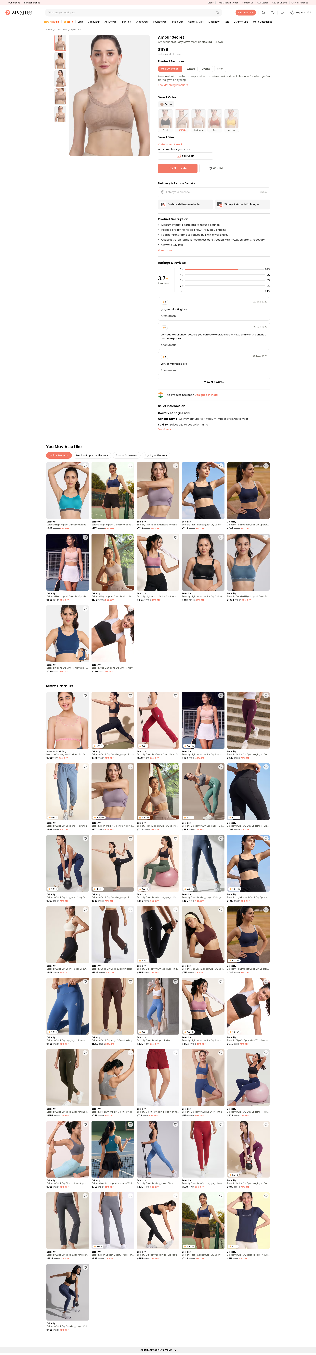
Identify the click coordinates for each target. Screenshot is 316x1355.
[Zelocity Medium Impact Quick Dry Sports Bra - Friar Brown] (203, 934)
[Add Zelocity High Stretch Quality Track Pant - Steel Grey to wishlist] (130, 1195)
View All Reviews (214, 382)
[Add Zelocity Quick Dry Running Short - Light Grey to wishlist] (266, 1338)
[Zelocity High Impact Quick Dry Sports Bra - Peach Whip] (67, 562)
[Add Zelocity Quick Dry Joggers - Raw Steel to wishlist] (85, 767)
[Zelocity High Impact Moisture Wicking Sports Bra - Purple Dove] (158, 490)
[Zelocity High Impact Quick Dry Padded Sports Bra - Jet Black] (203, 562)
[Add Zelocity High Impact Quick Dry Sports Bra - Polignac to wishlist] (175, 537)
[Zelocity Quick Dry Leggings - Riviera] (158, 1149)
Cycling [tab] (206, 68)
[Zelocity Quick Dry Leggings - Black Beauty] (158, 1220)
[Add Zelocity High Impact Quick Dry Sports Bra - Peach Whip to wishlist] (85, 537)
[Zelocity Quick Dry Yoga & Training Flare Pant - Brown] (113, 934)
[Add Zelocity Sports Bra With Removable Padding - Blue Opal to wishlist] (85, 609)
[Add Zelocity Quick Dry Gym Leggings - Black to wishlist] (130, 695)
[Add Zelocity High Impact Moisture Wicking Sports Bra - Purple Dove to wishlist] (175, 466)
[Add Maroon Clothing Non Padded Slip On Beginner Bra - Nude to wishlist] (85, 695)
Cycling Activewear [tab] (156, 455)
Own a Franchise (299, 2)
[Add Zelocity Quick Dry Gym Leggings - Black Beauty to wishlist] (266, 767)
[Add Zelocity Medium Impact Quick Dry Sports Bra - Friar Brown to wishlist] (221, 910)
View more (165, 250)
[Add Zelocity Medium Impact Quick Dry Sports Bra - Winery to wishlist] (85, 1338)
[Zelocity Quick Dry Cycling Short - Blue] (203, 1077)
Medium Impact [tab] (170, 68)
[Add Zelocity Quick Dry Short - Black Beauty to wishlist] (85, 910)
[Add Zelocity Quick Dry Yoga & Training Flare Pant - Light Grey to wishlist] (85, 1195)
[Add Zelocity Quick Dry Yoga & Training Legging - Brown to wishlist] (130, 981)
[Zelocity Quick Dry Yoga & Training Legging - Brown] (113, 1006)
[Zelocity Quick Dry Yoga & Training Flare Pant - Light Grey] (67, 1220)
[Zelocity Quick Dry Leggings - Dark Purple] (158, 1292)
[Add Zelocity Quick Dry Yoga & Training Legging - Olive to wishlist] (85, 1053)
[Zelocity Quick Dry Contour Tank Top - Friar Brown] (203, 1292)
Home (49, 30)
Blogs (210, 2)
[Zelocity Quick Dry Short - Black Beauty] (67, 934)
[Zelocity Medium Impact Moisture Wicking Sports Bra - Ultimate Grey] (113, 1077)
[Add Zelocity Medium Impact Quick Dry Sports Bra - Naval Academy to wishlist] (266, 1267)
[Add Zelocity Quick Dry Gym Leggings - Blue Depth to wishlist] (175, 1338)
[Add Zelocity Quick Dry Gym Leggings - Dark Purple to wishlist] (266, 1124)
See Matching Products (173, 85)
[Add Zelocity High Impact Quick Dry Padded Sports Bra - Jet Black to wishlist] (221, 537)
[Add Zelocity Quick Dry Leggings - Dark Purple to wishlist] (175, 1267)
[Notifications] (263, 13)
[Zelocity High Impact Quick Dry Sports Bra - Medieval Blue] (113, 490)
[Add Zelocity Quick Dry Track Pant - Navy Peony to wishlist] (221, 1338)
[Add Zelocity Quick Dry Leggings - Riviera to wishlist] (85, 981)
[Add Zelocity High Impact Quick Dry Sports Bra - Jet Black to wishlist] (221, 466)
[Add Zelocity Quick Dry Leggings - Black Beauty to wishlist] (175, 1195)
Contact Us (247, 2)
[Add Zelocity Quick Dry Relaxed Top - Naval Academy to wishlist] (266, 1195)
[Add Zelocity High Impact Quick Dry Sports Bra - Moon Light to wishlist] (130, 537)
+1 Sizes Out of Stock (170, 144)
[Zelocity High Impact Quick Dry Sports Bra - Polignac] (158, 562)
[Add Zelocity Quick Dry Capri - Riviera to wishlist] (175, 981)
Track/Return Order (228, 2)
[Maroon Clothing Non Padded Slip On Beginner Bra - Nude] (67, 720)
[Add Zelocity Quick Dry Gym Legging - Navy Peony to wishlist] (266, 1053)
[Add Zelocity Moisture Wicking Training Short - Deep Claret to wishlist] (175, 1053)
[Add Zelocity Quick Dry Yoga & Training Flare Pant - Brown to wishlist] (130, 910)
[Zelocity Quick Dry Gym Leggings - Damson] (248, 720)
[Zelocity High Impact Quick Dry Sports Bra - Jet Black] (203, 490)
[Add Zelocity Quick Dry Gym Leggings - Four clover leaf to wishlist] (175, 838)
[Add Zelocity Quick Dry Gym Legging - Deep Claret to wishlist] (221, 1124)
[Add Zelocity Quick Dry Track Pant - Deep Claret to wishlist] (175, 695)
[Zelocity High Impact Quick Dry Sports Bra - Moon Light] (113, 562)
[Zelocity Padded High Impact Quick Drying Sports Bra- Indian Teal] (248, 562)
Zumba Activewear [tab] (126, 455)
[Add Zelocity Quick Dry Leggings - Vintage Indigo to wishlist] (221, 838)
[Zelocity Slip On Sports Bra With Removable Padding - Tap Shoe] (113, 633)
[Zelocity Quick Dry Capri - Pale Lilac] (113, 1292)
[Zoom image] (109, 95)
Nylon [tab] (220, 68)
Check (263, 192)
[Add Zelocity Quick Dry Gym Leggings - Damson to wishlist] (266, 695)
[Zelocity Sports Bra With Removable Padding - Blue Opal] (67, 633)
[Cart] (282, 13)
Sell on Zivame (279, 2)
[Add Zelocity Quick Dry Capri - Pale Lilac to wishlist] (130, 1267)
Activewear (61, 30)
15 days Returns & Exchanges (241, 204)
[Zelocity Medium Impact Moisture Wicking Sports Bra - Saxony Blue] (113, 1149)
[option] (60, 43)
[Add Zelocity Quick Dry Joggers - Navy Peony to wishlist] (85, 838)
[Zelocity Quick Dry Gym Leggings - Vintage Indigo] (67, 1292)
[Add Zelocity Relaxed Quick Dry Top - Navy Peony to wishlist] (130, 1338)
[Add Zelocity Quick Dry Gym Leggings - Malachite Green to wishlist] (221, 767)
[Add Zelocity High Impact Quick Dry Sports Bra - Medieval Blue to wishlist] (130, 466)
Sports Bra (76, 30)
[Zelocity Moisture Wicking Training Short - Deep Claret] (158, 1077)
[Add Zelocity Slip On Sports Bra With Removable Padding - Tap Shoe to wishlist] (130, 609)
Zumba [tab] (190, 68)
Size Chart (188, 156)
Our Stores (262, 2)
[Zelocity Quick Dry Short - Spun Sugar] (67, 1149)
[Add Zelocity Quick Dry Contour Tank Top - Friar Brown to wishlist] (221, 1267)
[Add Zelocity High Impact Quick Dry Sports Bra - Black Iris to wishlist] (266, 466)
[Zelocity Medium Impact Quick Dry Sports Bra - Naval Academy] (248, 1292)
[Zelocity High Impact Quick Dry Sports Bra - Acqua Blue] (67, 490)
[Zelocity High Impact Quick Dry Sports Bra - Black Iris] (248, 490)
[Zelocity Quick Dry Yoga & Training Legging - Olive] (67, 1077)
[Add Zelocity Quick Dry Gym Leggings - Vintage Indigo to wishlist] (85, 1267)
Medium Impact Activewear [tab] (92, 455)
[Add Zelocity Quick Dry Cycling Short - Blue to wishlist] (221, 1053)
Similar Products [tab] (59, 455)
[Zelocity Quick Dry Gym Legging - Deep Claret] (203, 1149)
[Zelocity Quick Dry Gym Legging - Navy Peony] (248, 1077)
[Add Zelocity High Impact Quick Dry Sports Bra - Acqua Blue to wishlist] (85, 466)
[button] (217, 12)
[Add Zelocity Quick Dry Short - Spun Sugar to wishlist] (85, 1124)
